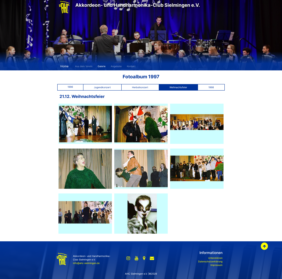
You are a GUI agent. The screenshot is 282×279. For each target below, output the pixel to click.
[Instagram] (128, 258)
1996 (70, 86)
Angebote (116, 66)
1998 (211, 87)
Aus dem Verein (83, 66)
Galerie (101, 66)
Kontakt (131, 66)
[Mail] (152, 258)
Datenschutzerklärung (210, 261)
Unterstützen (215, 257)
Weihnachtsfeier (178, 87)
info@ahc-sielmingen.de (86, 263)
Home (64, 66)
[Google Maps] (144, 258)
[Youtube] (136, 258)
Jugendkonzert (102, 87)
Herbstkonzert (140, 87)
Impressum (216, 265)
